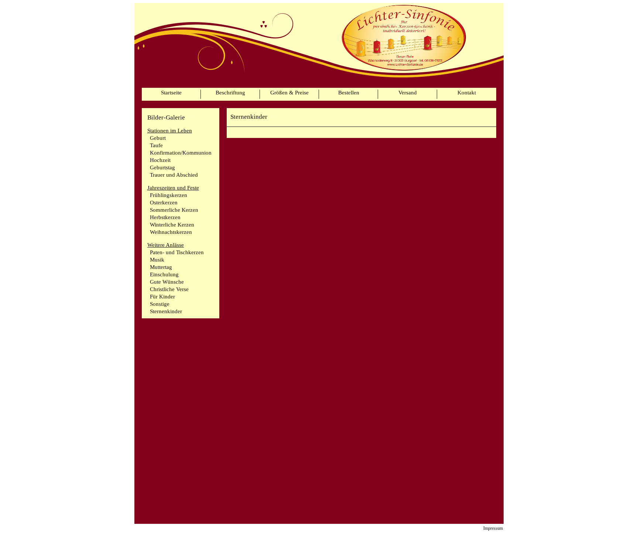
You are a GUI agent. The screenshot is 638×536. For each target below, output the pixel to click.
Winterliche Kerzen (172, 225)
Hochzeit (160, 160)
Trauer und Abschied (174, 175)
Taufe (156, 145)
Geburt (158, 138)
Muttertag (161, 267)
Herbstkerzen (165, 217)
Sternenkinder (166, 311)
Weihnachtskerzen (171, 232)
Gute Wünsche (167, 282)
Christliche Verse (169, 289)
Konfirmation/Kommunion (181, 153)
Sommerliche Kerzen (174, 210)
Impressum (493, 528)
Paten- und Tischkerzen (177, 252)
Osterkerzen (164, 202)
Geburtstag (162, 167)
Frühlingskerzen (168, 195)
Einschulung (164, 274)
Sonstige (159, 304)
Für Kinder (162, 297)
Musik (157, 260)
